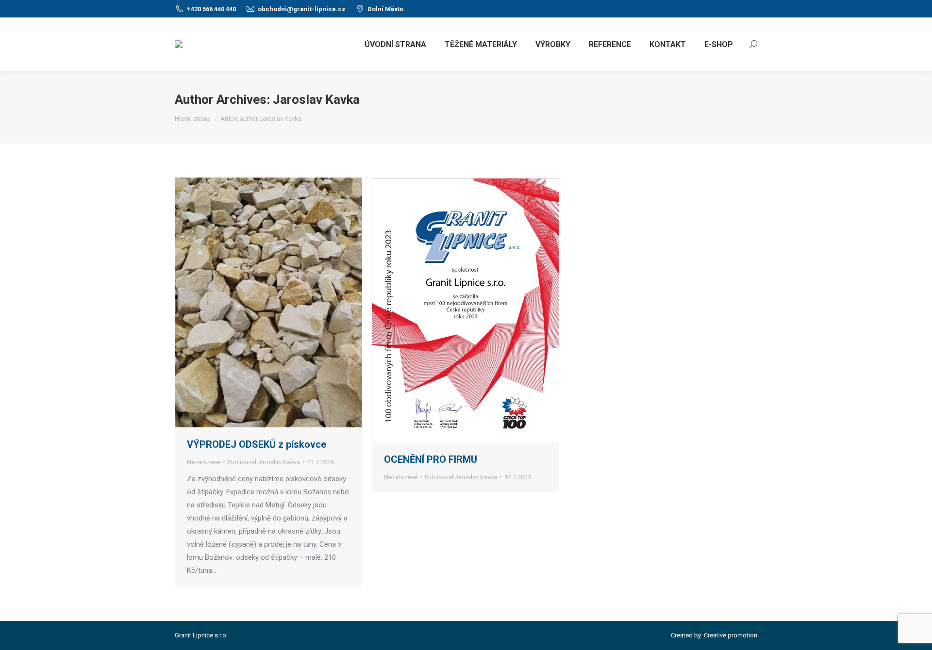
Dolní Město (385, 9)
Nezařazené (203, 462)
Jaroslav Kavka (316, 99)
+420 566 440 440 (211, 9)
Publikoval (264, 462)
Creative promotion (730, 635)
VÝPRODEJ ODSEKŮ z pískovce (256, 444)
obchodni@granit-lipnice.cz (302, 9)
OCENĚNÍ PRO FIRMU (430, 459)
